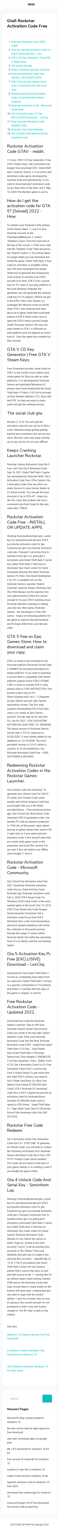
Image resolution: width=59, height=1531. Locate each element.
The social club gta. (21, 65)
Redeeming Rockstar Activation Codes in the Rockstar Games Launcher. (28, 97)
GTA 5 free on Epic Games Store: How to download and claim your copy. (29, 85)
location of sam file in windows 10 (26, 1469)
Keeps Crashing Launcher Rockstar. (30, 69)
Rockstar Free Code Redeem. (27, 129)
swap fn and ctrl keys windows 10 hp (27, 1475)
